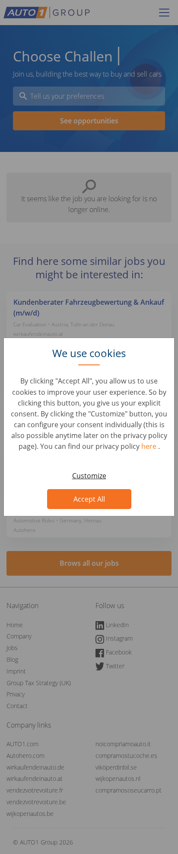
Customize (89, 475)
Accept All (89, 499)
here (149, 446)
